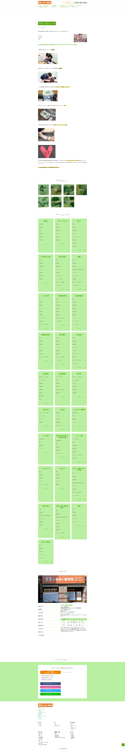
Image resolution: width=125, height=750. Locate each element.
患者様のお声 (40, 625)
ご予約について (41, 711)
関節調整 (41, 236)
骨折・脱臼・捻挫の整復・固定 (78, 269)
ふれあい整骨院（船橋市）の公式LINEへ (50, 694)
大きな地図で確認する (63, 659)
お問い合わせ (40, 631)
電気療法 (41, 239)
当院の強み (40, 713)
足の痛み (79, 335)
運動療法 (57, 236)
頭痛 (79, 506)
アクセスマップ (41, 628)
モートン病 (79, 436)
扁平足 (79, 374)
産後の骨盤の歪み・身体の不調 (62, 436)
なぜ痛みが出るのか (42, 712)
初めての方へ (40, 606)
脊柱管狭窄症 (62, 296)
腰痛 (79, 257)
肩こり (79, 221)
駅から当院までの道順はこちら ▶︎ (67, 613)
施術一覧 (39, 716)
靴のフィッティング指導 (60, 282)
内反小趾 (46, 409)
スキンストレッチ (59, 285)
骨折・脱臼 (46, 506)
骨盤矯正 (41, 233)
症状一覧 (39, 718)
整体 (40, 230)
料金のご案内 (40, 619)
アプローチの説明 (41, 708)
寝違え (46, 221)
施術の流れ (40, 615)
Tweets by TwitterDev (66, 672)
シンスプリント (45, 468)
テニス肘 (45, 436)
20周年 (39, 707)
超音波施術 (41, 224)
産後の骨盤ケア (59, 440)
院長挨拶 (40, 609)
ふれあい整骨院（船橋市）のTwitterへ (50, 690)
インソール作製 (59, 279)
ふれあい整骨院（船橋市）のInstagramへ (50, 687)
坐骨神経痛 (79, 296)
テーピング (58, 233)
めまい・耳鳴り (45, 542)
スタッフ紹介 (40, 612)
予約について (40, 622)
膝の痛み (62, 335)
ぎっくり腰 (46, 296)
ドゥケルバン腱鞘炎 (79, 409)
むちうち (62, 468)
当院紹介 (39, 714)
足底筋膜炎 (62, 374)
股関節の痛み (46, 335)
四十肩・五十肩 (45, 257)
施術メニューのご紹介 (42, 715)
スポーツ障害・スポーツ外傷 (79, 469)
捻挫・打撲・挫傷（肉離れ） (62, 507)
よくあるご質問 (41, 635)
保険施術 (41, 227)
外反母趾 (46, 374)
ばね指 (62, 409)
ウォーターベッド (76, 236)
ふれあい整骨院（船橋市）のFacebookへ (50, 683)
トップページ (40, 719)
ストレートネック (62, 221)
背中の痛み (62, 257)
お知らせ (39, 709)
